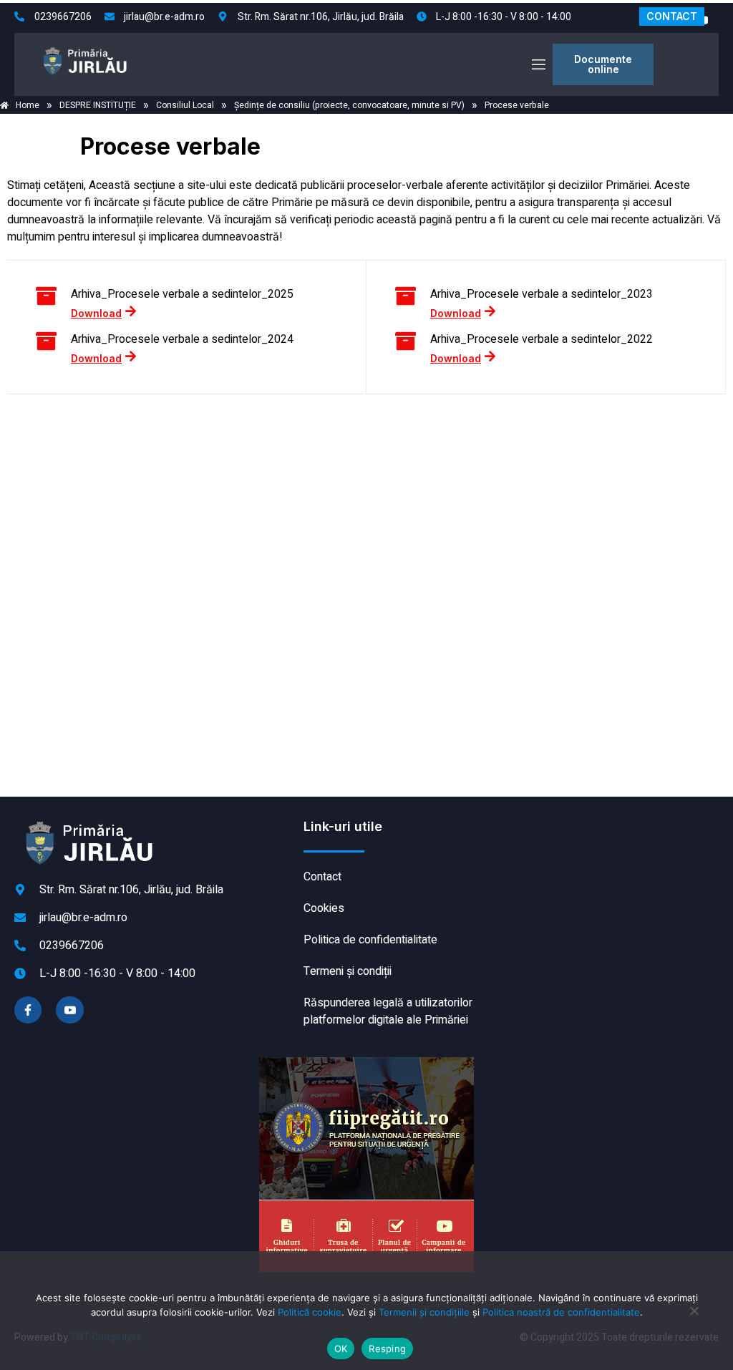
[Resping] (693, 1317)
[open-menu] (537, 65)
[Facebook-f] (28, 1010)
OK (341, 1348)
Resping (387, 1348)
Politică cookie (309, 1312)
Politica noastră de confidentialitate (561, 1312)
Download (96, 313)
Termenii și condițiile (424, 1312)
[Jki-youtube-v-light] (69, 1010)
